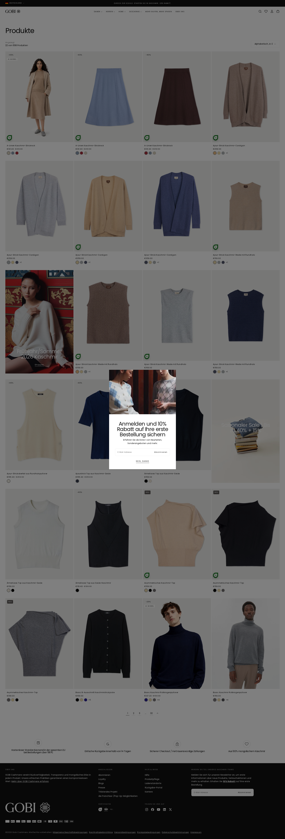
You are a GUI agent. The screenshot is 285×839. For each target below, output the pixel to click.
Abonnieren (160, 452)
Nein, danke (142, 461)
